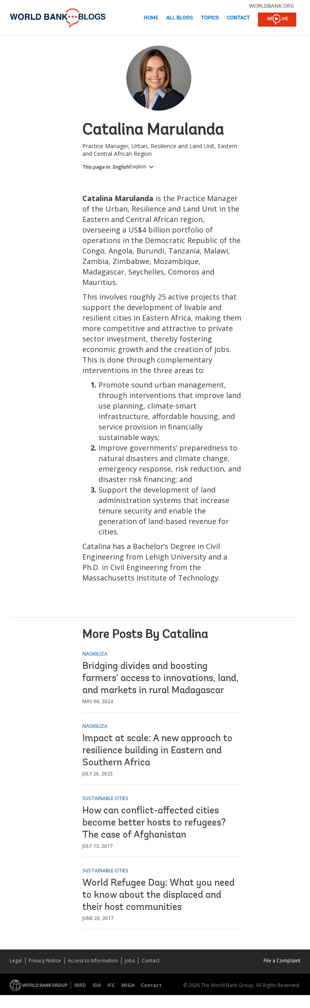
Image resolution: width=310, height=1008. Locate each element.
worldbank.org (271, 5)
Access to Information (93, 960)
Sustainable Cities (105, 798)
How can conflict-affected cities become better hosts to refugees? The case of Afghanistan (154, 823)
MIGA (127, 985)
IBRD (80, 985)
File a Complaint (282, 960)
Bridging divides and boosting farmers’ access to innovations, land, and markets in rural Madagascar (160, 679)
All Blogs (179, 18)
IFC (111, 985)
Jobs (130, 960)
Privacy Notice (45, 960)
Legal (16, 960)
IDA (96, 985)
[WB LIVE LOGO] (277, 20)
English (121, 166)
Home (151, 18)
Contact (238, 18)
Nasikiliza (94, 653)
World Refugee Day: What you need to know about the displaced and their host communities (158, 895)
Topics (210, 18)
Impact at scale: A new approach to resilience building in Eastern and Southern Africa (157, 751)
